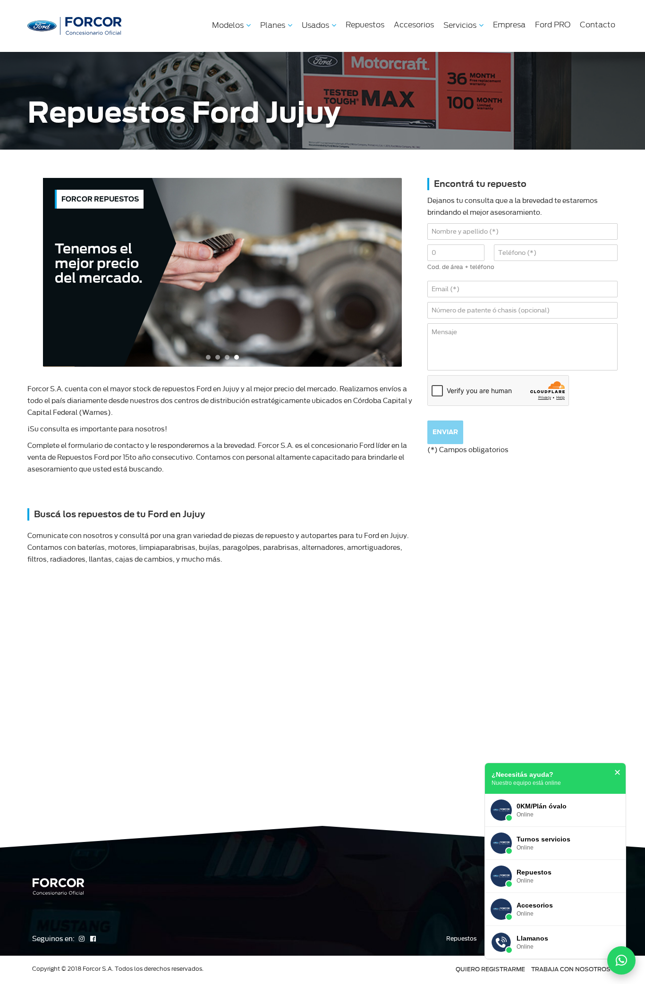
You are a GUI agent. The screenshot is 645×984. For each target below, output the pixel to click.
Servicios (459, 25)
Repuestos (365, 24)
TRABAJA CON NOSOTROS (571, 969)
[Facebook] (93, 938)
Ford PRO (552, 24)
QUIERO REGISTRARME (490, 969)
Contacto (597, 24)
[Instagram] (82, 938)
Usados (315, 25)
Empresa (509, 24)
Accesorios (414, 24)
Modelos (228, 25)
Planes (272, 25)
